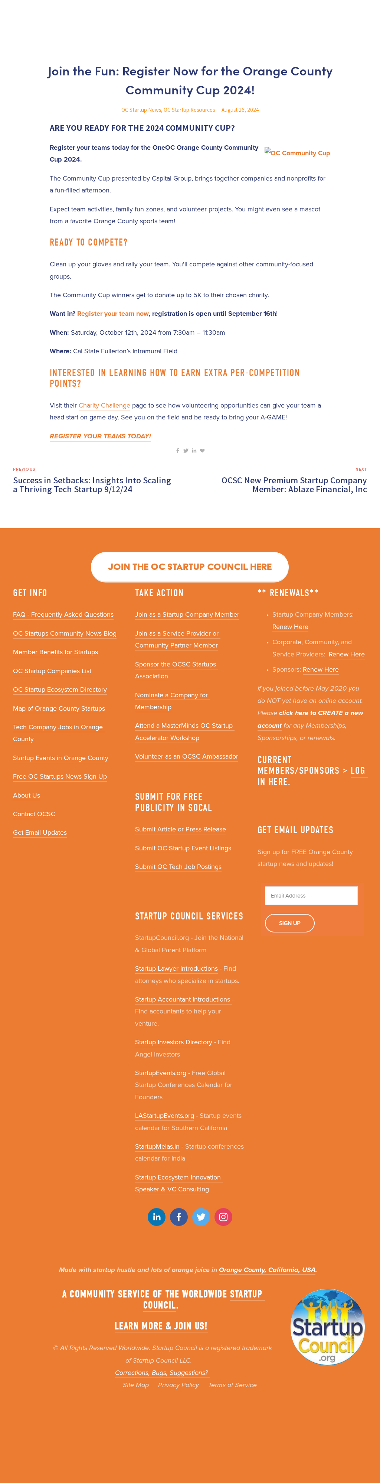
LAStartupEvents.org (164, 1115)
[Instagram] (223, 1217)
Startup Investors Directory (173, 1041)
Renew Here (290, 626)
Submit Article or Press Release (180, 829)
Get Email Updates (40, 832)
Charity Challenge (104, 405)
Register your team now (112, 313)
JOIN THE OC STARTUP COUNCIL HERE (190, 566)
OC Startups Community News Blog (65, 633)
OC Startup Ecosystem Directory (60, 689)
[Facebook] (179, 1217)
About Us (26, 795)
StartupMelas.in (157, 1146)
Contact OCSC (34, 813)
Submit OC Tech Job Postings (178, 866)
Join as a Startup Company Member (187, 614)
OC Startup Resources (189, 109)
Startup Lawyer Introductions (176, 968)
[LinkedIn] (157, 1217)
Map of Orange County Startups (59, 708)
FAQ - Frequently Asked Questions (63, 614)
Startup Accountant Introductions (183, 999)
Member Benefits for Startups (55, 651)
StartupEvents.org (160, 1072)
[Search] (16, 13)
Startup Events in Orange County (60, 757)
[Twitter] (201, 1217)
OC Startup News (141, 109)
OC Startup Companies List (52, 670)
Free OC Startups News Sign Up (60, 776)
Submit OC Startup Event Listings (183, 848)
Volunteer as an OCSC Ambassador (186, 756)
